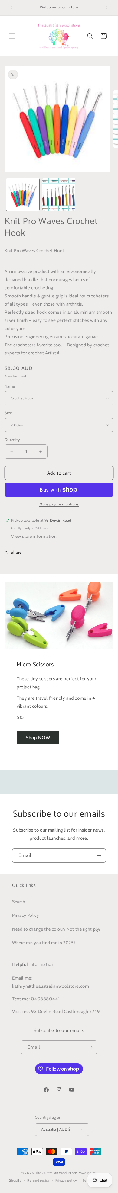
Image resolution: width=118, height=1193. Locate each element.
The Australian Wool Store (56, 1173)
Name (10, 386)
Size (8, 412)
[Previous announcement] (11, 7)
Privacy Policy (25, 915)
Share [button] (16, 552)
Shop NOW (38, 737)
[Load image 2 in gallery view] (59, 194)
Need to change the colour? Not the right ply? (56, 929)
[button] (12, 36)
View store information (34, 536)
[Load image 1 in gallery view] (22, 194)
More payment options (59, 504)
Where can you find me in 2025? (44, 942)
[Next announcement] (106, 7)
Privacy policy (66, 1180)
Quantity (12, 439)
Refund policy (38, 1180)
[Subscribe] (99, 855)
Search (18, 901)
